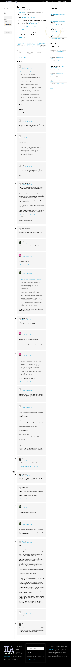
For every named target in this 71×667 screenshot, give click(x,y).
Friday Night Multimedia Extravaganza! (57, 14)
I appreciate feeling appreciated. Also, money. (7, 12)
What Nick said (21, 12)
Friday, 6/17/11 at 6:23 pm (27, 613)
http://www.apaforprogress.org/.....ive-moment (28, 381)
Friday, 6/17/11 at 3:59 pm (27, 460)
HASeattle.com (13, 658)
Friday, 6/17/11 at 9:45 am (27, 121)
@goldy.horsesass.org (60, 51)
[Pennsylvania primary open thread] (22, 48)
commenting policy (52, 649)
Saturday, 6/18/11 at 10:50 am (27, 625)
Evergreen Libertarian (26, 611)
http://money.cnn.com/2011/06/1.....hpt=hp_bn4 (28, 214)
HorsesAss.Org (13, 1)
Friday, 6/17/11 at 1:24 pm (27, 334)
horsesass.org (7, 656)
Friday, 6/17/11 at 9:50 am (27, 184)
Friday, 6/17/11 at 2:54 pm (27, 407)
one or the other (32, 23)
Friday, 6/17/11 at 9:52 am (27, 229)
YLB (23, 254)
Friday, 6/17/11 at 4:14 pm (27, 488)
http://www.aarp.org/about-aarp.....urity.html (27, 497)
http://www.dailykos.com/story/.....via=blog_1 (27, 71)
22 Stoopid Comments (22, 57)
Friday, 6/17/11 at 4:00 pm (27, 475)
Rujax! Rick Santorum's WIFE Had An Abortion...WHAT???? (32, 66)
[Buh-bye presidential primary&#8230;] (42, 48)
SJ (22, 405)
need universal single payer (29, 17)
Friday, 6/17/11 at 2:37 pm (27, 355)
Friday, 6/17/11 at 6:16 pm (27, 542)
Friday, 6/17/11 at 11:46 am (27, 273)
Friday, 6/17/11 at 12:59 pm (27, 319)
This (19, 32)
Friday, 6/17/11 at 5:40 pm (27, 524)
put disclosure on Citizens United (33, 26)
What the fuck (21, 37)
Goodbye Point (21, 29)
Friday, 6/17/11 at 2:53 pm (27, 390)
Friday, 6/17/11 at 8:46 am (27, 68)
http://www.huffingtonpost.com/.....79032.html (31, 279)
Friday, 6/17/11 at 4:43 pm (27, 507)
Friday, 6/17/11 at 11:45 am (27, 256)
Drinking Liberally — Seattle (55, 10)
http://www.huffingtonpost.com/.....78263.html (31, 466)
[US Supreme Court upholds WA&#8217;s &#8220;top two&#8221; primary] (32, 48)
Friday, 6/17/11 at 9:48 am (27, 137)
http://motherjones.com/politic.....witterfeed (27, 264)
